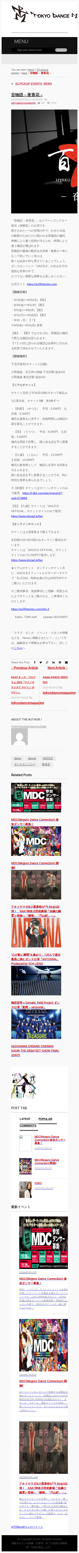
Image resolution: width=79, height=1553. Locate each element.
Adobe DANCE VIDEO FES (55, 680)
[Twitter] (41, 662)
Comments (28, 1125)
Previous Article (24, 668)
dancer (32, 758)
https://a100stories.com (42, 284)
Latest (25, 1119)
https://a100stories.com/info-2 (30, 609)
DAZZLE (48, 758)
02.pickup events (28, 83)
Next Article (58, 668)
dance (17, 758)
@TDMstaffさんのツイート (27, 1527)
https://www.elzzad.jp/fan (27, 516)
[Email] (66, 662)
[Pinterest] (60, 662)
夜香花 (46, 764)
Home (31, 69)
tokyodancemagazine (23, 103)
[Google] (47, 662)
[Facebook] (34, 662)
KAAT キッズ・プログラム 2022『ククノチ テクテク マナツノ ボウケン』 (23, 685)
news (24, 73)
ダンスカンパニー (24, 764)
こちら (18, 648)
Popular (45, 1119)
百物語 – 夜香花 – (27, 94)
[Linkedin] (53, 662)
